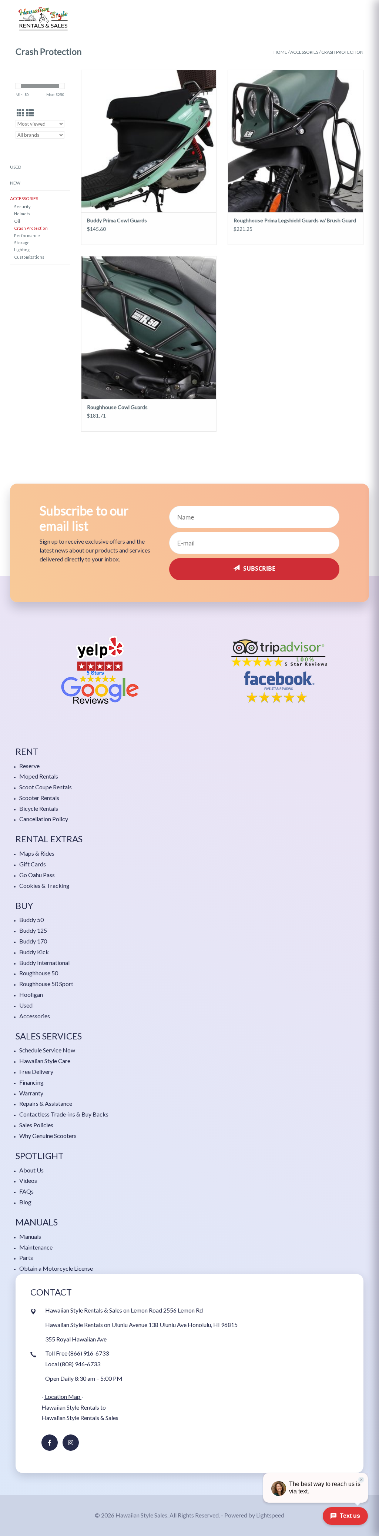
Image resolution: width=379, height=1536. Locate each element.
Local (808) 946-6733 (72, 1363)
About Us (31, 1170)
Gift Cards (32, 863)
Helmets (22, 213)
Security (22, 206)
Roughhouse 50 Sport (46, 983)
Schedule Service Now (47, 1050)
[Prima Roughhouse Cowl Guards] (149, 327)
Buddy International (44, 962)
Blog (25, 1201)
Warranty (31, 1093)
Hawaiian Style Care (44, 1060)
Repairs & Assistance (45, 1103)
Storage (22, 242)
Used (15, 167)
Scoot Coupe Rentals (45, 786)
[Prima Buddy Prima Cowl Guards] (149, 141)
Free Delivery (36, 1071)
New (15, 183)
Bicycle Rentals (38, 808)
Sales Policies (36, 1124)
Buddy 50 (31, 919)
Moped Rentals (38, 776)
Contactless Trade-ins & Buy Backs (63, 1114)
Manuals (30, 1236)
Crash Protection (342, 52)
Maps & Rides (36, 853)
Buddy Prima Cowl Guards (117, 220)
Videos (28, 1180)
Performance (27, 235)
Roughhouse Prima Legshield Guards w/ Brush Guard (295, 220)
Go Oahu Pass (37, 874)
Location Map (62, 1396)
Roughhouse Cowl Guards (117, 407)
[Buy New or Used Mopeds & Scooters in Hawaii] (43, 18)
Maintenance (36, 1247)
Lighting (22, 249)
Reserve (29, 765)
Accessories (304, 52)
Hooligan (31, 994)
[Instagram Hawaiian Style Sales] (71, 1442)
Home (280, 52)
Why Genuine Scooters (48, 1135)
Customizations (29, 257)
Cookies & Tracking (44, 885)
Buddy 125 (33, 930)
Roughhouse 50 (38, 972)
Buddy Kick (34, 951)
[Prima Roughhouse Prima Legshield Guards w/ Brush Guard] (295, 141)
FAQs (26, 1191)
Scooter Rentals (39, 797)
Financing (31, 1082)
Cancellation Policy (43, 818)
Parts (26, 1257)
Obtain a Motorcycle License (56, 1268)
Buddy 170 (33, 941)
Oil (17, 221)
